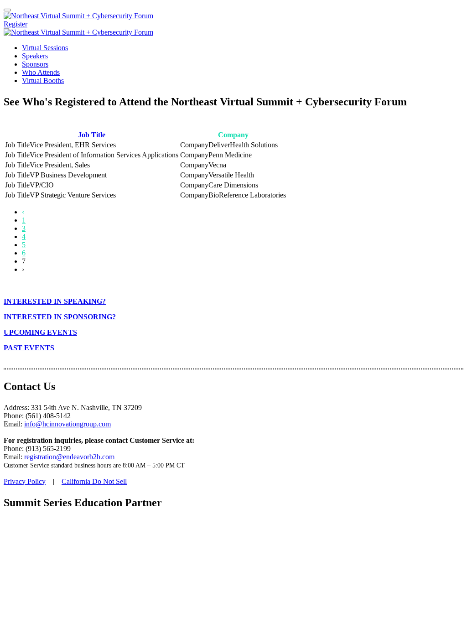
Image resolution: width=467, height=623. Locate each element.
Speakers (35, 56)
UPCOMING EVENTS (40, 332)
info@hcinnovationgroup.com (67, 424)
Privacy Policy (25, 481)
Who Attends (41, 72)
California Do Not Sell (94, 481)
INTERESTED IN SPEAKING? (55, 301)
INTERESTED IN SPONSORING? (60, 317)
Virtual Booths (43, 80)
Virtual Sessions (45, 48)
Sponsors (35, 64)
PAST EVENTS (29, 348)
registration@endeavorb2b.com (69, 457)
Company (233, 135)
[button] (15, 24)
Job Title (91, 135)
